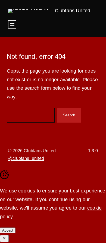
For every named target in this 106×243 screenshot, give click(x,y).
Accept (7, 230)
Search (69, 115)
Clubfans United (73, 10)
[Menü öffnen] (12, 24)
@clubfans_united (26, 158)
